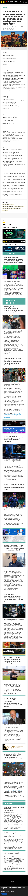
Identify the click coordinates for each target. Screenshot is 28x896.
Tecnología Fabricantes (8, 206)
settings (12, 891)
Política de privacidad (14, 883)
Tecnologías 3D (17, 208)
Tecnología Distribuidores (8, 204)
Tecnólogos (5, 210)
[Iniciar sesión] (23, 2)
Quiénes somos (14, 881)
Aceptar (4, 893)
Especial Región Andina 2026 (13, 1)
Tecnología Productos (7, 208)
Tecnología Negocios (18, 206)
